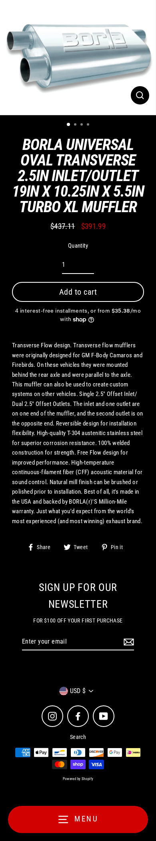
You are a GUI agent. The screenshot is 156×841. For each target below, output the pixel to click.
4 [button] (89, 125)
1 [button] (69, 125)
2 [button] (76, 125)
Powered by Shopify (78, 779)
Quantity (78, 245)
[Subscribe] (127, 642)
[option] (78, 57)
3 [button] (82, 125)
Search (78, 737)
